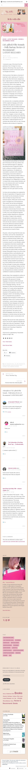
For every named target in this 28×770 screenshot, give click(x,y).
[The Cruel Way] (23, 723)
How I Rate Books (7, 341)
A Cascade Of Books (13, 402)
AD (15, 363)
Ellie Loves (20, 696)
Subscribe (6, 679)
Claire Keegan (6, 740)
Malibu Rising (6, 733)
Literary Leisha (12, 468)
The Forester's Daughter (8, 738)
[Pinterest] (9, 620)
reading (18, 652)
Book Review (7, 647)
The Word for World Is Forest (9, 744)
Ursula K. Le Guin (7, 745)
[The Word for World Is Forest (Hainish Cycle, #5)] (23, 747)
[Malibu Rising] (23, 736)
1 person (9, 411)
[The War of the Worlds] (23, 717)
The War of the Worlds (8, 714)
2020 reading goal (8, 637)
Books (4, 39)
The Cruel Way (6, 719)
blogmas (17, 640)
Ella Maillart (6, 721)
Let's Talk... (14, 698)
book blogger (6, 365)
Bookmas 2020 (10, 693)
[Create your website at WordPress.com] (14, 1)
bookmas (16, 645)
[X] (4, 620)
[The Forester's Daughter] (23, 741)
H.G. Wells (6, 715)
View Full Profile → (7, 610)
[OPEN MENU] (2, 5)
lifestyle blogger (18, 650)
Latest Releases (12, 39)
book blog (22, 363)
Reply (23, 415)
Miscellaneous (6, 701)
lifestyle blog (7, 650)
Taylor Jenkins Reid (7, 734)
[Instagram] (6, 620)
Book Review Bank (7, 345)
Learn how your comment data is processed (14, 541)
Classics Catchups (7, 696)
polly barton (11, 366)
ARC (18, 363)
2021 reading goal (9, 363)
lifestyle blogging (9, 652)
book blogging (15, 365)
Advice (4, 693)
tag (10, 655)
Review (17, 366)
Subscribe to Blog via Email (11, 668)
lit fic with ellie (14, 19)
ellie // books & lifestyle (11, 57)
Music (12, 701)
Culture (14, 696)
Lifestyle (14, 647)
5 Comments (7, 59)
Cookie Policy (4, 764)
